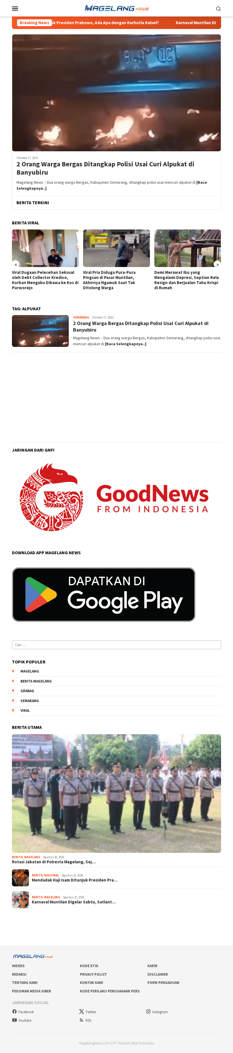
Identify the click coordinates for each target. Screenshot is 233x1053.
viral (25, 710)
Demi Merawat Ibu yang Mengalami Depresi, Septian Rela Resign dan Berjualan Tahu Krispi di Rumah (115, 280)
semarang (29, 700)
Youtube (24, 1020)
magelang (29, 671)
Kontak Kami (91, 982)
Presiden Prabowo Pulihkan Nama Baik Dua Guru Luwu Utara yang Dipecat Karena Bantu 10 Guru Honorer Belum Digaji (187, 280)
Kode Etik (89, 965)
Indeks (18, 965)
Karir (152, 965)
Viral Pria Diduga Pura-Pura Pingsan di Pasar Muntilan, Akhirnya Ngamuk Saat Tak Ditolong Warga (38, 280)
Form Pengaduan (163, 982)
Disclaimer (157, 974)
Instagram (160, 1011)
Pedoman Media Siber (31, 991)
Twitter (91, 1011)
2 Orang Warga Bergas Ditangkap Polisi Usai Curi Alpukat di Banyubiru (105, 168)
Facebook (26, 1011)
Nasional (51, 875)
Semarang (81, 317)
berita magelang (36, 681)
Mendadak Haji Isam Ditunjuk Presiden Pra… (75, 880)
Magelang (32, 857)
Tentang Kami (25, 982)
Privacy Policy (93, 974)
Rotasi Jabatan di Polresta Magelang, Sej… (54, 861)
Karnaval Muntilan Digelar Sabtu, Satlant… (74, 902)
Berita (17, 857)
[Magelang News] (116, 7)
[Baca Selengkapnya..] (125, 343)
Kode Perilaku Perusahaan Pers (110, 991)
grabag (27, 690)
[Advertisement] (116, 397)
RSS (88, 1020)
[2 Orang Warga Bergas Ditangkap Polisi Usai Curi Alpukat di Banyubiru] (116, 92)
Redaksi (19, 974)
